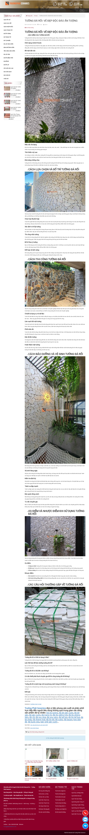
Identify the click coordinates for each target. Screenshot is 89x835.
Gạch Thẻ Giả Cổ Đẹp (77, 798)
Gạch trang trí (8, 30)
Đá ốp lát (6, 64)
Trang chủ (29, 15)
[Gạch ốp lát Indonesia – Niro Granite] (34, 771)
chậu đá (6, 78)
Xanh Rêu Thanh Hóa (44, 800)
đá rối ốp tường (34, 732)
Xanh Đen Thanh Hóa (44, 803)
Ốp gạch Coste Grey (72, 778)
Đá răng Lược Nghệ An (60, 809)
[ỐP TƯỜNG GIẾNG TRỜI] (55, 753)
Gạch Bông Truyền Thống (78, 805)
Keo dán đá (7, 75)
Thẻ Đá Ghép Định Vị (60, 806)
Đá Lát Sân (7, 54)
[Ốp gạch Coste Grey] (76, 771)
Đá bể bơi (6, 61)
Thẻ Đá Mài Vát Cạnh (60, 797)
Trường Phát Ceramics (35, 708)
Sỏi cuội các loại (8, 68)
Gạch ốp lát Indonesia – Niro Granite (33, 779)
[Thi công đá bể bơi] (55, 771)
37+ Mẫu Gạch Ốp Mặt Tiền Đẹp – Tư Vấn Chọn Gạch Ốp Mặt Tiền (34, 762)
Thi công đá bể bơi (51, 778)
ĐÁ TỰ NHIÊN (7, 40)
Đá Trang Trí (7, 37)
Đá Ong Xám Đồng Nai (44, 791)
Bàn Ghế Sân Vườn (9, 47)
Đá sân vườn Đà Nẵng (44, 812)
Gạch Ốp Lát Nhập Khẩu (77, 792)
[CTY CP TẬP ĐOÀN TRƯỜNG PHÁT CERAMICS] (17, 3)
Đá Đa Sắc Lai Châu (43, 794)
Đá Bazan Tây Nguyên (44, 809)
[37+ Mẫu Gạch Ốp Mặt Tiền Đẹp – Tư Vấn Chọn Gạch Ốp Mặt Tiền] (34, 753)
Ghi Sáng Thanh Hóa (44, 806)
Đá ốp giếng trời (8, 57)
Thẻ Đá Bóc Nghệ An (60, 791)
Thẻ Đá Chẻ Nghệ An (60, 794)
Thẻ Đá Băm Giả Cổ (60, 800)
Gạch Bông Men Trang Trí (78, 802)
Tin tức (36, 15)
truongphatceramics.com (10, 826)
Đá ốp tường (7, 33)
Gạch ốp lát (7, 19)
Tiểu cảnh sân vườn (9, 51)
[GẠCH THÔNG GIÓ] (76, 753)
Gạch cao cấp (7, 23)
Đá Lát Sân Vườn (8, 44)
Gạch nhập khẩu (8, 26)
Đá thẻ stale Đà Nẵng (60, 812)
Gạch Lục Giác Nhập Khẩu (78, 811)
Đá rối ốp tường (30, 27)
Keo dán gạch (8, 71)
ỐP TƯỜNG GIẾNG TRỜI (53, 761)
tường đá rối (41, 732)
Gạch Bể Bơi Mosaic (77, 795)
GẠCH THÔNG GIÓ (72, 761)
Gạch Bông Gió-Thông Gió (78, 808)
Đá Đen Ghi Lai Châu (44, 797)
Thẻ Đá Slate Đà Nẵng (60, 803)
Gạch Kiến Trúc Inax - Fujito (78, 814)
